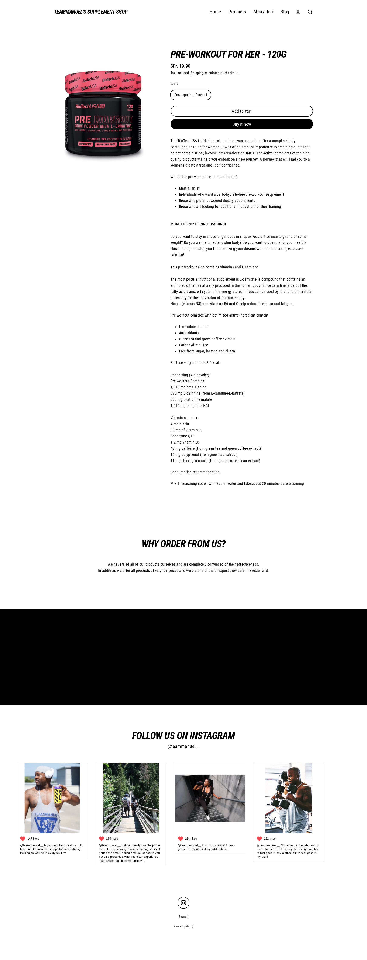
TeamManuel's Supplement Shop (91, 11)
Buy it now (242, 124)
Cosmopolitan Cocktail (190, 95)
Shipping (197, 73)
